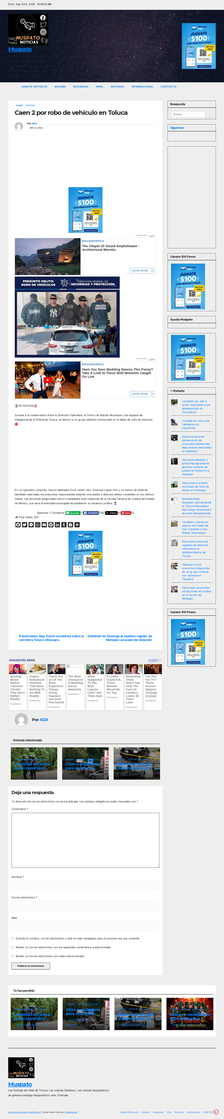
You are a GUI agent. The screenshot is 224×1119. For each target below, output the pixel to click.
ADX (34, 123)
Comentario (19, 809)
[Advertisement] (90, 163)
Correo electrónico (24, 897)
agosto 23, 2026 (27, 1024)
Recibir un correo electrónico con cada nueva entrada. (50, 956)
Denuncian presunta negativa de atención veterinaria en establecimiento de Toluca (195, 549)
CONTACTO (168, 86)
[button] (213, 86)
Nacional (118, 86)
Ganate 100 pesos (34, 86)
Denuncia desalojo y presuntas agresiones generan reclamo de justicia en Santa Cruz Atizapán (196, 467)
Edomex (60, 86)
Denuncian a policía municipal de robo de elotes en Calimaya (195, 486)
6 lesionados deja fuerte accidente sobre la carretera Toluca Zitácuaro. (51, 638)
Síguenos (176, 128)
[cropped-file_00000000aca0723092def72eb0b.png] (85, 241)
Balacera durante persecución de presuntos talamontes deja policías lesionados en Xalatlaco (197, 444)
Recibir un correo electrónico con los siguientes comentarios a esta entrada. (63, 947)
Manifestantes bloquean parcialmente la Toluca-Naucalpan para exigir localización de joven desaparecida (196, 506)
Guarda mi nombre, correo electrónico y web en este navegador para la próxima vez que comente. (78, 938)
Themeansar (70, 1112)
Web (14, 918)
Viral (99, 86)
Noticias (30, 105)
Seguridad (81, 86)
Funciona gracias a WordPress (24, 1112)
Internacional (143, 86)
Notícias (41, 760)
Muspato (20, 49)
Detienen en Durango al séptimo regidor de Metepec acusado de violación (120, 638)
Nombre (17, 877)
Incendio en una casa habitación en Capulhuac (195, 424)
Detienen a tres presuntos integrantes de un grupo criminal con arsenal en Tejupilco (196, 572)
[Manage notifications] (216, 1111)
